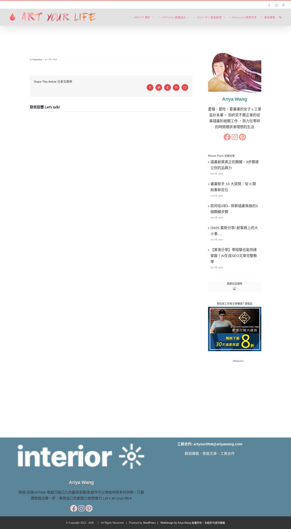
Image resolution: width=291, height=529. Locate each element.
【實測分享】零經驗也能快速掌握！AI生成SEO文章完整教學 (233, 256)
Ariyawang (37, 59)
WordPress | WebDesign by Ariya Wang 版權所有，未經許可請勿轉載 (184, 522)
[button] (280, 17)
